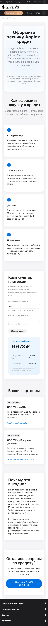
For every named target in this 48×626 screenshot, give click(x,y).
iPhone (30, 13)
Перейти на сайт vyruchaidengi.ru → (20, 459)
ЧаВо (29, 2)
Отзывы (37, 2)
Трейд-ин (19, 2)
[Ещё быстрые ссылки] (44, 2)
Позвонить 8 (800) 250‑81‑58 (24, 583)
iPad (38, 13)
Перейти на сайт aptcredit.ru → (18, 423)
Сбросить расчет (17, 331)
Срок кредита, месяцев (18, 315)
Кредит (9, 2)
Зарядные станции (14, 13)
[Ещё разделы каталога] (44, 13)
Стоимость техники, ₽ (18, 302)
